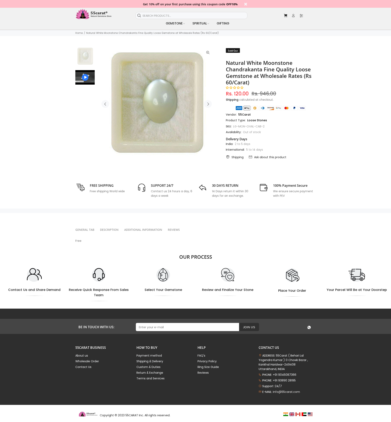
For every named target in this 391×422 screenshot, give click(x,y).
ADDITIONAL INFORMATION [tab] (143, 230)
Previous (105, 104)
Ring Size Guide (208, 367)
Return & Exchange (149, 373)
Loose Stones (257, 120)
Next (208, 104)
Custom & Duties (148, 367)
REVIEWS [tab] (174, 230)
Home (79, 33)
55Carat (244, 115)
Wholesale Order (87, 361)
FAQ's (201, 356)
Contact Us (83, 367)
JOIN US (249, 327)
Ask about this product (270, 157)
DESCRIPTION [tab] (109, 230)
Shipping (232, 100)
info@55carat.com (286, 392)
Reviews (203, 373)
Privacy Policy (207, 361)
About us (81, 356)
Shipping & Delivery (149, 361)
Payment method (149, 356)
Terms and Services (150, 378)
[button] (234, 88)
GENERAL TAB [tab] (84, 230)
